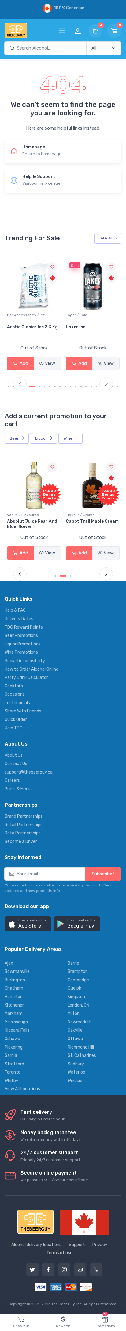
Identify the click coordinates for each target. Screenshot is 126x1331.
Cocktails (14, 686)
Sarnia (11, 1055)
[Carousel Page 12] (70, 386)
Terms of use (59, 1253)
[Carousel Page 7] (44, 386)
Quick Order (16, 719)
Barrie (73, 963)
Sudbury (76, 1064)
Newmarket (79, 1022)
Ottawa (75, 1038)
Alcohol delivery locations (36, 1244)
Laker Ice (75, 327)
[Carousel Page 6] (39, 386)
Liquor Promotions (23, 644)
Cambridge (78, 980)
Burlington (15, 980)
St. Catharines (82, 1055)
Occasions (15, 694)
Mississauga (16, 1022)
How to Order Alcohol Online (31, 669)
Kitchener (14, 1005)
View (50, 363)
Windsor (75, 1080)
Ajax (9, 963)
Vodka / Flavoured (23, 515)
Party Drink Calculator (26, 677)
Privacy (99, 1244)
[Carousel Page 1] (8, 386)
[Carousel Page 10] (60, 386)
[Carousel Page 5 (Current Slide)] (32, 386)
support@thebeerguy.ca (29, 772)
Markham (14, 1013)
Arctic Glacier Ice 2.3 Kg (32, 327)
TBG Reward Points (24, 627)
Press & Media (18, 788)
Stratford (14, 1064)
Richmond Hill (81, 1047)
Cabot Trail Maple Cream (92, 521)
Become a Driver (21, 841)
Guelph (74, 988)
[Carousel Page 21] (117, 386)
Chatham (14, 988)
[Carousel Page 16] (91, 386)
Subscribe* (103, 874)
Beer (15, 438)
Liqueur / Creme (80, 515)
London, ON (78, 1005)
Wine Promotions (21, 652)
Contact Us (16, 763)
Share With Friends (23, 711)
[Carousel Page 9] (55, 386)
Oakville (75, 1030)
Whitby (11, 1080)
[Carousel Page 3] (70, 576)
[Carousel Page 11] (65, 386)
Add (23, 363)
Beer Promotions (21, 635)
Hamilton (14, 996)
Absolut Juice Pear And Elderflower (32, 524)
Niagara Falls (17, 1030)
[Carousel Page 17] (96, 386)
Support (77, 1244)
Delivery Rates (19, 618)
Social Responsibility (25, 660)
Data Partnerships (23, 833)
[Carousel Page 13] (75, 386)
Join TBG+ (15, 728)
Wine (68, 438)
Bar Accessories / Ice (26, 315)
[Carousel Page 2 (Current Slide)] (63, 576)
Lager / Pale (76, 315)
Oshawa (12, 1038)
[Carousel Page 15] (86, 386)
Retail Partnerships (24, 824)
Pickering (14, 1047)
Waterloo (76, 1072)
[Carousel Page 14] (81, 386)
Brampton (78, 971)
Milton (74, 1013)
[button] (28, 924)
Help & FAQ (15, 610)
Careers (12, 780)
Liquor (41, 438)
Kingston (76, 996)
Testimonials (17, 702)
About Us (14, 755)
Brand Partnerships (24, 816)
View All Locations (22, 1089)
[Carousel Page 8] (49, 386)
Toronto (12, 1072)
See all (106, 238)
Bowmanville (17, 971)
